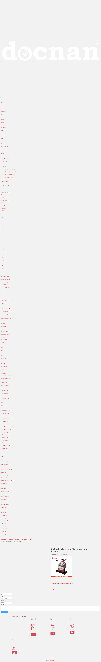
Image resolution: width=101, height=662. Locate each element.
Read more (33, 634)
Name (2, 592)
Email (2, 596)
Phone (2, 600)
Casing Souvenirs (63, 554)
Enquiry (2, 604)
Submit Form (4, 612)
